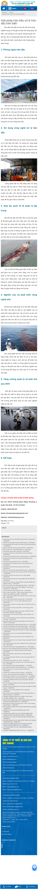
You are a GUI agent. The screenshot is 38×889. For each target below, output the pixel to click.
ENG (35, 8)
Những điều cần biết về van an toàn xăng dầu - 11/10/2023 (19, 676)
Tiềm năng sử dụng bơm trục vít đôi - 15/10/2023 (16, 660)
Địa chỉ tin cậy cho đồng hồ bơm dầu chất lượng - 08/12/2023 (19, 648)
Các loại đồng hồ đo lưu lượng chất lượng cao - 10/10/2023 (18, 678)
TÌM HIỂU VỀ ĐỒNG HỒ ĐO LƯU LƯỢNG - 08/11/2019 (17, 696)
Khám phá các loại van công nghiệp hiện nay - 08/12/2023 (18, 646)
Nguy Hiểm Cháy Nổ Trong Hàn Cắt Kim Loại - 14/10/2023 (18, 667)
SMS (19, 886)
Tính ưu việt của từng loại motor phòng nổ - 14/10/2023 (18, 674)
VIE (27, 8)
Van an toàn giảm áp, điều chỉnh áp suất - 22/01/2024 (17, 599)
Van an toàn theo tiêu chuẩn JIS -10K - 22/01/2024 (17, 590)
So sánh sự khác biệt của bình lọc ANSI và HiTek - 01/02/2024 (19, 556)
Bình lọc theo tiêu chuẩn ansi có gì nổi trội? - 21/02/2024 (18, 547)
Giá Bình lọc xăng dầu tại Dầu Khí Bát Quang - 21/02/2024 (19, 542)
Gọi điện (8, 886)
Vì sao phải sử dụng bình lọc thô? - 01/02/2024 (15, 561)
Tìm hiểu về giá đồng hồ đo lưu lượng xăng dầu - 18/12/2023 (19, 626)
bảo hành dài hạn (7, 834)
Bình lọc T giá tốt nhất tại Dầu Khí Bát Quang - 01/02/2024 (19, 570)
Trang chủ (4, 12)
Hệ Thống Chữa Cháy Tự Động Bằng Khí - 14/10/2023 (17, 665)
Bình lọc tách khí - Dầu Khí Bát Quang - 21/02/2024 (17, 549)
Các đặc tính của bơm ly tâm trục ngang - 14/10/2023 (17, 672)
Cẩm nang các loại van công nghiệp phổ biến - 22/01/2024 (18, 585)
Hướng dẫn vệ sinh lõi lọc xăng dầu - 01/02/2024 (16, 551)
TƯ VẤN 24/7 (5, 831)
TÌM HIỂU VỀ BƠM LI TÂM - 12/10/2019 (13, 698)
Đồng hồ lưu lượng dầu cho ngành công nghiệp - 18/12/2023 (19, 628)
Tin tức (11, 12)
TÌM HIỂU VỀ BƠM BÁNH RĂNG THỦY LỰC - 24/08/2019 (18, 730)
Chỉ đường (32, 886)
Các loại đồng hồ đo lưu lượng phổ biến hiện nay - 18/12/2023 (19, 624)
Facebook (7, 846)
